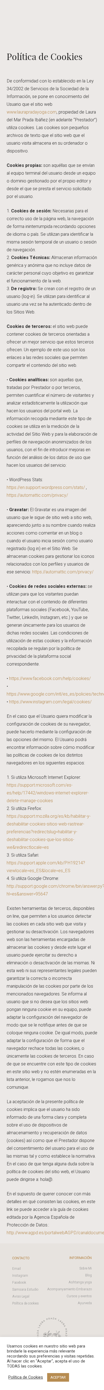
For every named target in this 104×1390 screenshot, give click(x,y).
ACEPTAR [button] (58, 1377)
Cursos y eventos (79, 1296)
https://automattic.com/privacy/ (37, 495)
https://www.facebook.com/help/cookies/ (50, 678)
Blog (88, 1275)
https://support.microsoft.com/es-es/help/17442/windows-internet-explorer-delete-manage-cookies (48, 793)
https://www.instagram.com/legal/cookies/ (50, 702)
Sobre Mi (85, 1268)
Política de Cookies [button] (25, 1377)
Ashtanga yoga (80, 1282)
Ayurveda (85, 1303)
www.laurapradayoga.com (32, 112)
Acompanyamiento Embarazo (69, 1289)
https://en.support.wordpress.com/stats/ (46, 487)
